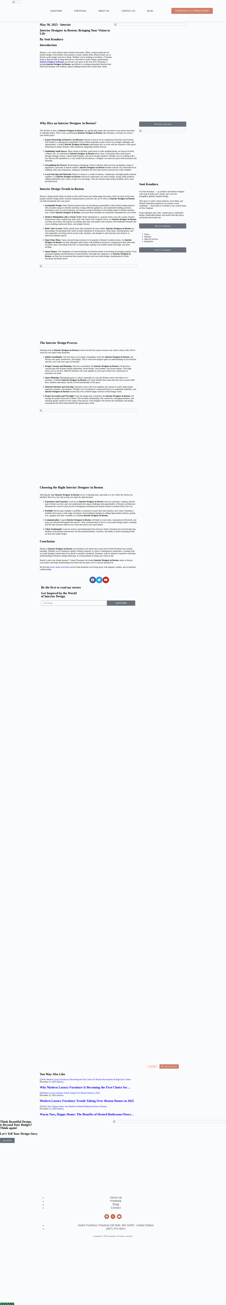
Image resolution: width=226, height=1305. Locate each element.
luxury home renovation (60, 567)
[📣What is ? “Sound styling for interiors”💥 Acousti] (174, 781)
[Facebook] (106, 1216)
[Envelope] (119, 1216)
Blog (150, 11)
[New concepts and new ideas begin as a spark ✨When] (150, 988)
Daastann (56, 11)
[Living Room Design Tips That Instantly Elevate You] (150, 334)
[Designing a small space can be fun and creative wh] (174, 895)
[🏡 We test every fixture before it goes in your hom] (174, 427)
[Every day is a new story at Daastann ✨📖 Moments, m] (150, 951)
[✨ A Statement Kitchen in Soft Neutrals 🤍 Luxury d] (150, 453)
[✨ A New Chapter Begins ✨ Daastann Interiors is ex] (150, 543)
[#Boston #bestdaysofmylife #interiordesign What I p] (150, 1020)
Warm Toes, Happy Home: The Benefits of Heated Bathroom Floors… (87, 1114)
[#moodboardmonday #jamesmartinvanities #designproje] (150, 645)
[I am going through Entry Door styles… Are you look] (150, 794)
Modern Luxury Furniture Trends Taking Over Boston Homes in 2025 (87, 1101)
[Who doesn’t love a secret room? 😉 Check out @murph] (150, 856)
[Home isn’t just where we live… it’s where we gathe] (174, 980)
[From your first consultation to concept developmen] (174, 611)
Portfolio (80, 11)
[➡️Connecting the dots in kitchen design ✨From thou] (174, 536)
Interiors (60, 1082)
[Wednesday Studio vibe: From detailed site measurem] (150, 614)
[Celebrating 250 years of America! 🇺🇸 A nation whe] (174, 277)
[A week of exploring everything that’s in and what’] (174, 1038)
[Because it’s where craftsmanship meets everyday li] (174, 687)
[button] (162, 124)
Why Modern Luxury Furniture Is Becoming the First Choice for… (85, 1087)
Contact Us (128, 11)
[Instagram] (113, 1216)
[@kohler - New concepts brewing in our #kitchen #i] (174, 943)
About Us (103, 11)
